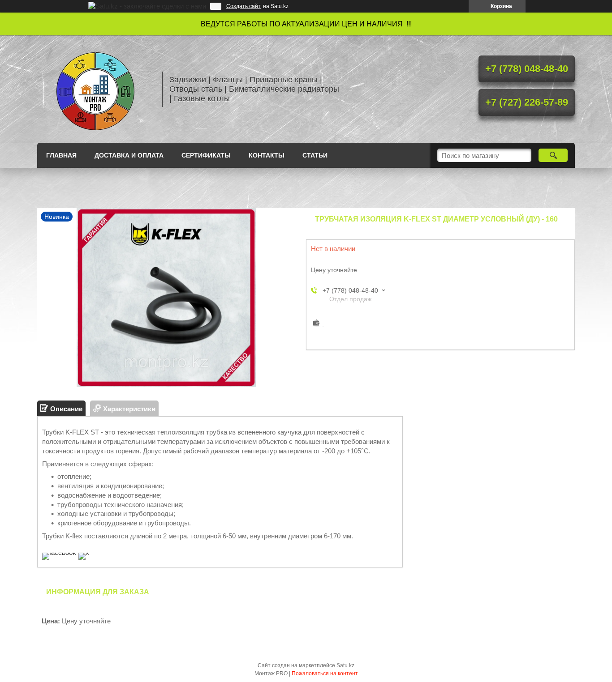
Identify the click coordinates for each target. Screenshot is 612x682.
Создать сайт (243, 6)
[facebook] (59, 552)
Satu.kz (345, 665)
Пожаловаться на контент (325, 673)
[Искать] (553, 155)
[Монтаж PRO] (95, 89)
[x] (83, 552)
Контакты (266, 155)
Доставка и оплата (129, 155)
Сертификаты (206, 155)
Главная (61, 155)
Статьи (315, 155)
